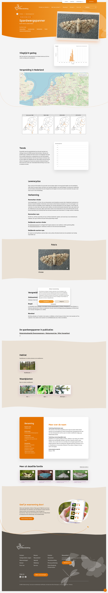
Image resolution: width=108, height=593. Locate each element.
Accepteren (46, 301)
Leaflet (80, 72)
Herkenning (39, 29)
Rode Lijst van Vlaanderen (65, 308)
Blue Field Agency (55, 584)
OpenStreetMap (84, 72)
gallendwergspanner (34, 224)
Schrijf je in (67, 562)
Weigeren (62, 301)
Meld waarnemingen (41, 574)
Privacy (61, 584)
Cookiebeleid (53, 304)
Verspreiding (22, 29)
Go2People (43, 584)
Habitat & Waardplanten (25, 31)
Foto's (46, 29)
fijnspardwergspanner (35, 226)
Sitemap (70, 584)
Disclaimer (66, 584)
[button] (21, 74)
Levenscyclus (31, 29)
